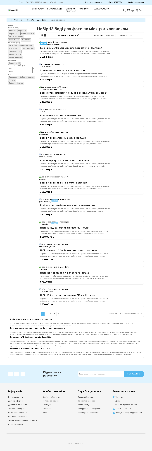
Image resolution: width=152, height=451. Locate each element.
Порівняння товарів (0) (68, 35)
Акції (45, 413)
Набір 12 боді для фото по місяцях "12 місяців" (64, 228)
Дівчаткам (71, 9)
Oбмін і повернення (136, 2)
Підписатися (134, 374)
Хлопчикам (84, 9)
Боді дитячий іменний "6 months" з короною (63, 182)
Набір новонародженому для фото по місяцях (64, 273)
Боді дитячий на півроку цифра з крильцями (63, 138)
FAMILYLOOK (71, 11)
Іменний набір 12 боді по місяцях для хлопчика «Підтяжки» (71, 48)
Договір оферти (15, 401)
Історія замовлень (51, 401)
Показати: (124, 35)
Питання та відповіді (17, 417)
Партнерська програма (88, 413)
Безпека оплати (15, 397)
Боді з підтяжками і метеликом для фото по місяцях (67, 205)
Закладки (47, 405)
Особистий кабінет (51, 397)
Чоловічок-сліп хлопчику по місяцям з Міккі (63, 70)
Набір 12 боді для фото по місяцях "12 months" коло (67, 295)
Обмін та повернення (17, 413)
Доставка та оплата (93, 2)
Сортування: (98, 35)
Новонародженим (101, 9)
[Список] (42, 35)
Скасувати (13, 77)
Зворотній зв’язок (86, 397)
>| (58, 314)
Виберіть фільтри (27, 77)
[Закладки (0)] (128, 10)
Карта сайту (83, 405)
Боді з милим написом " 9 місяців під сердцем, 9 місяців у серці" (73, 93)
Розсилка (47, 409)
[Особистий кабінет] (132, 10)
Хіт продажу (38, 9)
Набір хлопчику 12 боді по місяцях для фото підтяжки (68, 250)
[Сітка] (45, 35)
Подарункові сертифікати (89, 409)
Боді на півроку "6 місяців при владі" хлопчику (64, 160)
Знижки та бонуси (16, 409)
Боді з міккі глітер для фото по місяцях (60, 115)
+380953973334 (115, 2)
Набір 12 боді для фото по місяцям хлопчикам (46, 20)
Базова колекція (54, 9)
